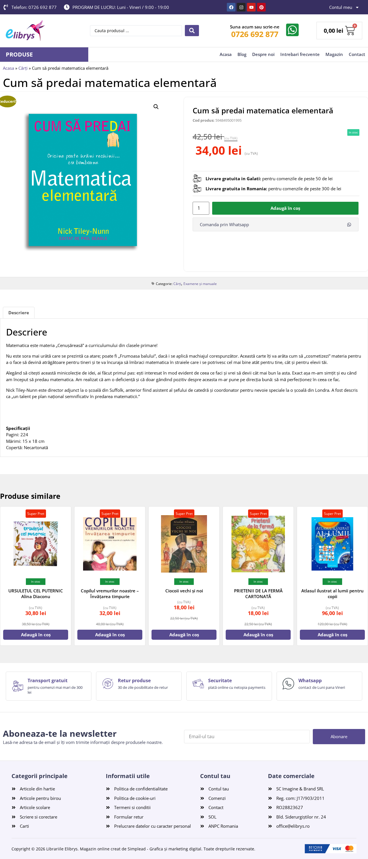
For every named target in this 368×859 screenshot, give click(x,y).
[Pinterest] (261, 7)
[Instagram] (241, 7)
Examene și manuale (200, 283)
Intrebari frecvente (300, 54)
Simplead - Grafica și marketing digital (164, 849)
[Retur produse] (108, 683)
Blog (241, 54)
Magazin (334, 54)
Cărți (23, 68)
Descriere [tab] (18, 312)
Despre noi (263, 54)
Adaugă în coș (285, 208)
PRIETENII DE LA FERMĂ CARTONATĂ (258, 593)
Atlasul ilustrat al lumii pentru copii (332, 593)
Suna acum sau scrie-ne (254, 27)
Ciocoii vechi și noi (184, 591)
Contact (357, 54)
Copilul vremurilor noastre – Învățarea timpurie (110, 593)
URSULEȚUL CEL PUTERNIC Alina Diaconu (35, 593)
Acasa (226, 54)
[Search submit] (192, 30)
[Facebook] (231, 7)
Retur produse (134, 680)
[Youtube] (251, 7)
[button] (156, 107)
